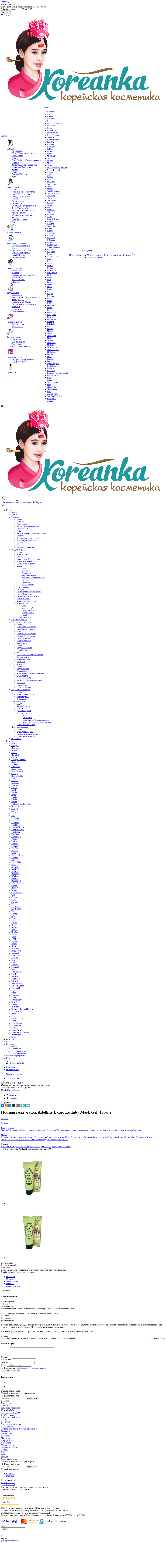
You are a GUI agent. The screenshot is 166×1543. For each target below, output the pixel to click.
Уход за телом (23, 669)
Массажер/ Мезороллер (31, 1139)
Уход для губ (27, 608)
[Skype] (24, 1105)
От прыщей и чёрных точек (96, 1137)
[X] (13, 1105)
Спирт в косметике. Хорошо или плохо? (19, 1429)
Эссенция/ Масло (60, 1139)
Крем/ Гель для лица (38, 1137)
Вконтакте (14, 1095)
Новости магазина (12, 1396)
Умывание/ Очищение (26, 627)
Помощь (4, 1452)
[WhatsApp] (20, 1105)
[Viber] (17, 1105)
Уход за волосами (24, 648)
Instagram (13, 1098)
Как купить (16, 1049)
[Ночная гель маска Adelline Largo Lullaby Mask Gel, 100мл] (32, 1203)
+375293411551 (8, 2)
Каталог (15, 515)
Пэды (3, 1137)
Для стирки (27, 718)
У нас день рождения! (10, 1412)
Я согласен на (25, 1368)
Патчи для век (77, 1137)
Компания (5, 1431)
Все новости (6, 1403)
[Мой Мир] (9, 1105)
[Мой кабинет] (2, 506)
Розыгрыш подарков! (10, 1408)
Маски (25, 571)
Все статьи (6, 1422)
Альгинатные (7, 1146)
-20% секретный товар (11, 1417)
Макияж (20, 522)
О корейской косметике (11, 1424)
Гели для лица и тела (56, 1137)
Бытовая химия (23, 706)
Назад (14, 512)
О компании (6, 1433)
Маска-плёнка (65, 1146)
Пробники (137, 1130)
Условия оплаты (8, 1445)
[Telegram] (28, 1105)
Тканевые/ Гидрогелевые (40, 1146)
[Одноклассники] (6, 1105)
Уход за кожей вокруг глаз (17, 1137)
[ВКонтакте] (2, 1105)
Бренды (14, 745)
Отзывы (4, 1450)
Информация (7, 1440)
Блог (3, 1454)
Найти (4, 1529)
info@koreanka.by (11, 1090)
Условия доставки (9, 1447)
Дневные (55, 1146)
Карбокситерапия (21, 1146)
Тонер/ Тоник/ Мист (127, 1137)
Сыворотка (113, 1137)
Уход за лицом (23, 554)
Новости (5, 1436)
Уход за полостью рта (26, 694)
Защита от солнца (29, 1130)
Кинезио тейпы (14, 1139)
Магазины (5, 1438)
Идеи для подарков (25, 731)
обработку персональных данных (31, 1368)
